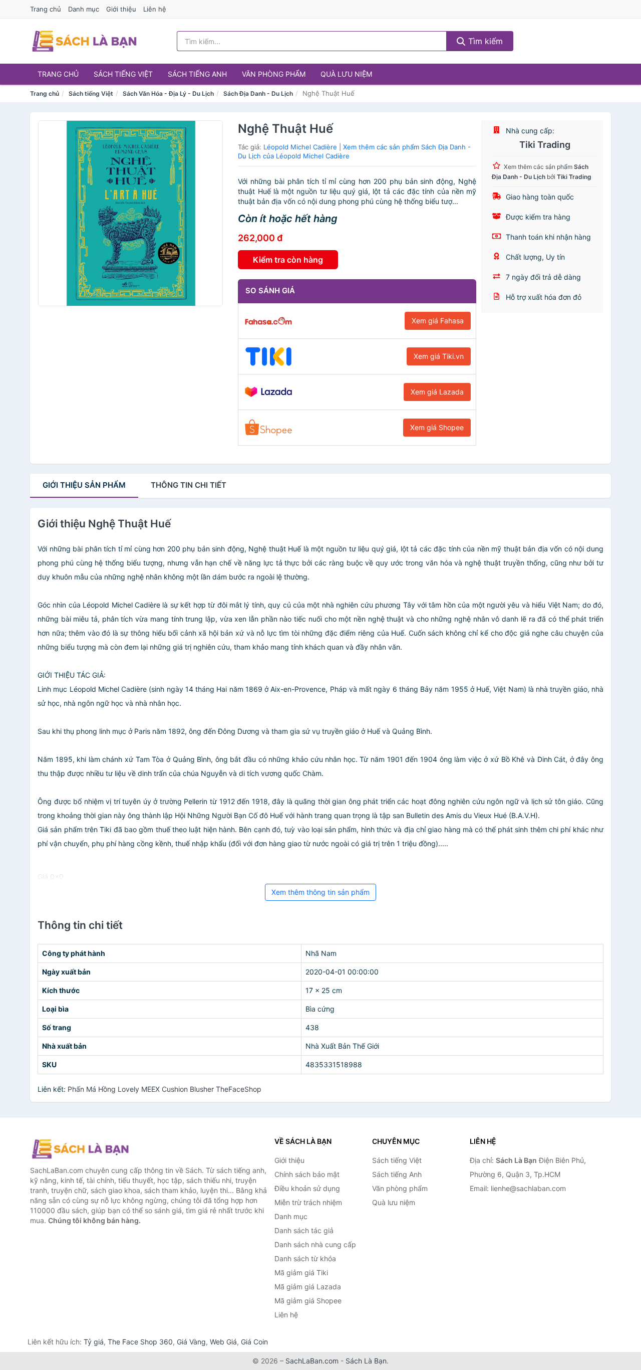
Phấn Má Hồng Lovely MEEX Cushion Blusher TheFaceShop (164, 1089)
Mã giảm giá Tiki (301, 1272)
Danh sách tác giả (304, 1230)
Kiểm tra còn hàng (288, 260)
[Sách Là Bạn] (80, 1148)
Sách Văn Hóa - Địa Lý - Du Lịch (168, 93)
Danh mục (83, 9)
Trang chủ (45, 9)
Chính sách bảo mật (307, 1174)
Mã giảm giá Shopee (308, 1300)
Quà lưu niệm (346, 74)
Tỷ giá (94, 1341)
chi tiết (188, 485)
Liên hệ (154, 9)
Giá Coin (254, 1341)
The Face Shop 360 (140, 1341)
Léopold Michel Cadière (300, 147)
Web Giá (223, 1341)
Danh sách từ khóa (305, 1258)
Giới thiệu (121, 9)
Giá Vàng (191, 1341)
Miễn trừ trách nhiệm (308, 1202)
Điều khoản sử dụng (307, 1188)
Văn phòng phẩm (273, 74)
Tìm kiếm (484, 41)
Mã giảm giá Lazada (307, 1286)
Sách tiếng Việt (123, 74)
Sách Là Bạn (366, 1360)
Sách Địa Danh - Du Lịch (258, 93)
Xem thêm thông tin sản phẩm (320, 892)
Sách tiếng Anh (197, 74)
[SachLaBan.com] (84, 41)
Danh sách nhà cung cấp (315, 1244)
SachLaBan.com (312, 1360)
